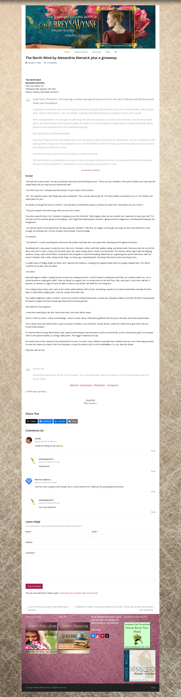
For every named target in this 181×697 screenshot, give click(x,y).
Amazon (96, 170)
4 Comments (52, 62)
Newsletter (99, 385)
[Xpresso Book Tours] (140, 680)
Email (95, 531)
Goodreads (86, 170)
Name (29, 531)
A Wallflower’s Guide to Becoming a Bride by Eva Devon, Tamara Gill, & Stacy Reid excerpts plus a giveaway (113, 608)
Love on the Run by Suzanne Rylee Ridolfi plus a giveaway (47, 608)
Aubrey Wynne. (40, 687)
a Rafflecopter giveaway (36, 391)
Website (74, 385)
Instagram (112, 385)
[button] (116, 52)
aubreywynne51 (46, 459)
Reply (153, 450)
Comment (31, 553)
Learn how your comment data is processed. (79, 593)
